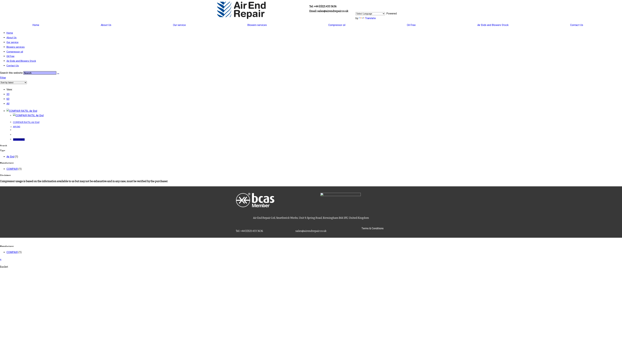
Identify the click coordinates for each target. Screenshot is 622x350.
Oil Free (411, 25)
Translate (370, 18)
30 (7, 94)
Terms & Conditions (372, 228)
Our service (179, 25)
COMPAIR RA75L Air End (26, 122)
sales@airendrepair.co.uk (310, 231)
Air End (10, 156)
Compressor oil (336, 25)
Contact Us (576, 25)
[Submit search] (58, 73)
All (7, 103)
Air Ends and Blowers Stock (493, 25)
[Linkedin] (360, 6)
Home (35, 25)
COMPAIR (12, 168)
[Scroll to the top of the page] (1, 239)
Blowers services (257, 25)
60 (7, 98)
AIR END (16, 127)
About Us (106, 25)
